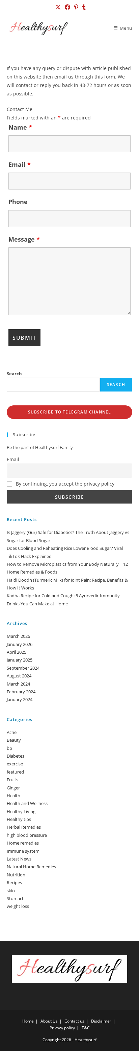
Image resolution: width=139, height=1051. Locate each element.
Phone (18, 202)
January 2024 (19, 699)
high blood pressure (27, 835)
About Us (49, 1021)
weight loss (18, 906)
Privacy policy (62, 1028)
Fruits (12, 780)
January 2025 (19, 660)
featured (15, 772)
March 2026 (18, 636)
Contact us (74, 1021)
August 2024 (19, 676)
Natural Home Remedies (31, 867)
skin (11, 891)
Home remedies (23, 843)
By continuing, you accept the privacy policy (64, 483)
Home (28, 1021)
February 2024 (21, 692)
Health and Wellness (27, 803)
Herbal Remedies (24, 827)
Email (19, 164)
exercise (15, 764)
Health (13, 795)
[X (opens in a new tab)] (58, 7)
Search (14, 374)
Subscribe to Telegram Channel (69, 412)
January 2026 (19, 644)
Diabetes (15, 756)
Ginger (13, 788)
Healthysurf (85, 1040)
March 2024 (18, 684)
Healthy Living (21, 811)
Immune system (23, 851)
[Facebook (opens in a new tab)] (67, 7)
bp (9, 748)
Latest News (19, 859)
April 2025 (16, 652)
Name (20, 127)
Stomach (16, 898)
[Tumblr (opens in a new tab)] (83, 7)
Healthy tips (19, 819)
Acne (12, 732)
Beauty (14, 740)
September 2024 (23, 668)
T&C (86, 1028)
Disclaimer (101, 1021)
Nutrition (16, 875)
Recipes (14, 882)
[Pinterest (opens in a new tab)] (76, 7)
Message (24, 239)
